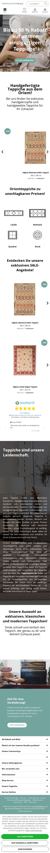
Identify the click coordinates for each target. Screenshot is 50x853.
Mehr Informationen (34, 830)
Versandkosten (40, 806)
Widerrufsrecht (38, 800)
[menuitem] (45, 10)
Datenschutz (18, 802)
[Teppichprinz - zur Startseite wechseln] (12, 3)
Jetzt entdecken (17, 725)
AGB (25, 802)
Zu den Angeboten (25, 60)
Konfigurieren (25, 849)
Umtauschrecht (33, 798)
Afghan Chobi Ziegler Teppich (25, 387)
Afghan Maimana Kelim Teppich (25, 323)
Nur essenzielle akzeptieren (24, 843)
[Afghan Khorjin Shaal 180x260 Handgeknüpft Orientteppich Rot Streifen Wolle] (28, 147)
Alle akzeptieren (25, 836)
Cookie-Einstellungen (11, 798)
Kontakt (43, 798)
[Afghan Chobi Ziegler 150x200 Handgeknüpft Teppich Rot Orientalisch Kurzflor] (25, 360)
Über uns (23, 798)
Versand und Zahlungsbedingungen (19, 800)
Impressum (32, 802)
